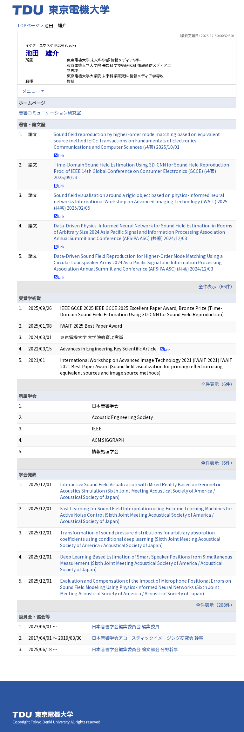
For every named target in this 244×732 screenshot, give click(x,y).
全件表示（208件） (215, 605)
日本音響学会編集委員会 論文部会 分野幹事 (135, 649)
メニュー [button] (31, 91)
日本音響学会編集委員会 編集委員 (125, 626)
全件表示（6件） (218, 384)
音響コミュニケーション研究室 (50, 112)
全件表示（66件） (217, 286)
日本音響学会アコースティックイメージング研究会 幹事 (147, 638)
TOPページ (28, 25)
